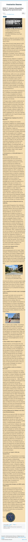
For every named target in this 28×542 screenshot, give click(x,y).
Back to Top (24, 539)
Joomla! (2, 537)
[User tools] (23, 13)
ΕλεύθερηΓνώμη (10, 14)
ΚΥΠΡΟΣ (4, 16)
